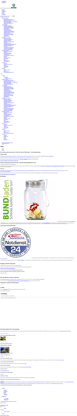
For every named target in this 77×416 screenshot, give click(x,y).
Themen (3, 75)
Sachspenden (6, 58)
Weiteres (3, 68)
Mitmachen (5, 52)
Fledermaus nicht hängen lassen (8, 23)
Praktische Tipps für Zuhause (8, 51)
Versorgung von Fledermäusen (8, 39)
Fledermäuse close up (7, 93)
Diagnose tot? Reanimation (8, 40)
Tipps (4, 393)
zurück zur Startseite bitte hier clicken (6, 343)
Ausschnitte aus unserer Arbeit (8, 64)
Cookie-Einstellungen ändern (4, 401)
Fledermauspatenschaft (7, 57)
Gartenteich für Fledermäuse (8, 30)
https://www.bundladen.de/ (71, 221)
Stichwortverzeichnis (9, 78)
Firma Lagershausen (21, 260)
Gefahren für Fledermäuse (7, 25)
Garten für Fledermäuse (7, 29)
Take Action (5, 61)
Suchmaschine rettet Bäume (8, 53)
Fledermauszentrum (6, 36)
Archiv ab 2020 (6, 66)
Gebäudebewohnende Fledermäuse (9, 27)
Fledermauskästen (6, 89)
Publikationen (4, 11)
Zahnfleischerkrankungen (7, 43)
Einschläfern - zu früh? (7, 101)
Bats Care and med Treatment (8, 49)
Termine (3, 10)
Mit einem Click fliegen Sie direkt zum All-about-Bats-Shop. (9, 160)
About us (5, 67)
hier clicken (25, 363)
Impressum (3, 13)
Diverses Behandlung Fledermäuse (9, 47)
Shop (4, 59)
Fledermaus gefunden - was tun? (8, 19)
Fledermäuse (5, 77)
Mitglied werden (6, 60)
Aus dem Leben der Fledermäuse (8, 33)
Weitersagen (5, 56)
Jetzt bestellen (2, 405)
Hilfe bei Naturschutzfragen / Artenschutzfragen (10, 21)
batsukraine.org (13, 164)
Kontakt (5, 137)
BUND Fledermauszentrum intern (9, 72)
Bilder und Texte (6, 71)
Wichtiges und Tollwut (7, 38)
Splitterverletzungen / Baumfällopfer (9, 41)
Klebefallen (5, 42)
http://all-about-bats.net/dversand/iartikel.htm (47, 156)
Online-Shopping (6, 54)
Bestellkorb (3, 2)
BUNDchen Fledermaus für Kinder (9, 32)
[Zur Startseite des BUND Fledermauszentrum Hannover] (13, 8)
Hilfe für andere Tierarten (7, 20)
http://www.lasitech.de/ (3, 258)
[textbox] (8, 16)
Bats (4, 76)
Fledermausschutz (4, 85)
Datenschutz (4, 14)
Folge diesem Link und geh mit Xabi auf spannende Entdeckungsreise (18, 280)
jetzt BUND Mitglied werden (5, 370)
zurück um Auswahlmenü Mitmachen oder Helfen (7, 335)
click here (2, 356)
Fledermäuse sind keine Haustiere (8, 34)
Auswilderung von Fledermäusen (8, 48)
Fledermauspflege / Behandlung (6, 37)
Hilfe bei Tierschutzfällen (7, 22)
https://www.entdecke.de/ (40, 279)
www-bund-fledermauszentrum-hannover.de (56, 383)
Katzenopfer (5, 46)
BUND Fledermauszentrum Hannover (7, 142)
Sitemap (5, 408)
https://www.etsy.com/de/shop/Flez (5, 171)
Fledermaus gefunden (5, 18)
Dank (4, 70)
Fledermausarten (6, 35)
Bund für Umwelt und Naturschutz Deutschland (7, 268)
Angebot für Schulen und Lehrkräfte (9, 31)
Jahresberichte (6, 126)
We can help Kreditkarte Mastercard (9, 55)
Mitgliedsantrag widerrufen (12, 401)
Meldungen (3, 9)
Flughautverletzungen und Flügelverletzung (10, 44)
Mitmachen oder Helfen (5, 50)
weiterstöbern (6, 405)
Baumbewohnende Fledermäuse (8, 26)
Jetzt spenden (6, 399)
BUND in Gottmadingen (24, 159)
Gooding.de (5, 289)
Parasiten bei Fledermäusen (8, 45)
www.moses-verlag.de (18, 265)
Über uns (3, 62)
